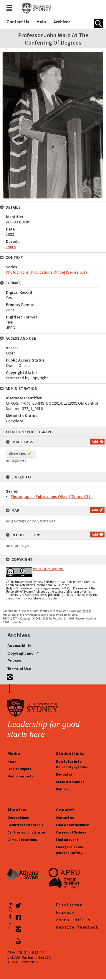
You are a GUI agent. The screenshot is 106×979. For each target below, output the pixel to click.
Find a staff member (72, 825)
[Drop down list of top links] (11, 8)
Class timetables (70, 781)
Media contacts (20, 776)
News (11, 761)
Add (95, 441)
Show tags (17, 453)
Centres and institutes (26, 832)
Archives (61, 22)
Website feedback (77, 927)
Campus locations (22, 839)
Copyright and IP (22, 653)
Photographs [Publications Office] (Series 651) (51, 496)
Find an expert (19, 768)
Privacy (14, 661)
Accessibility (19, 645)
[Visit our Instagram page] (8, 676)
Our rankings (18, 817)
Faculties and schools (25, 825)
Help (41, 22)
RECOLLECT (10, 618)
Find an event (67, 839)
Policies (62, 789)
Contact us (65, 817)
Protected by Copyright (48, 569)
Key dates (64, 774)
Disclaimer (69, 905)
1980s (11, 246)
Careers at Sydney (71, 832)
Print (10, 310)
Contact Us (17, 22)
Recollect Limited (63, 618)
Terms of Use (19, 668)
